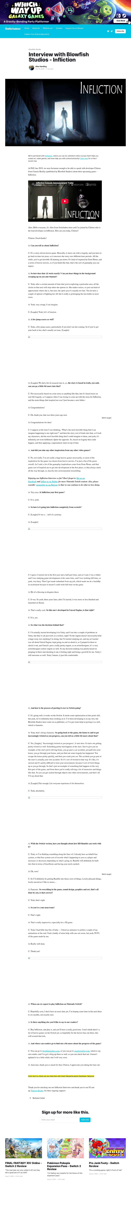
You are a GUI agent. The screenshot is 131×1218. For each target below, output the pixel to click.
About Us (36, 28)
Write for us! (48, 28)
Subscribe (120, 31)
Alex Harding (41, 66)
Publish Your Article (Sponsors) (36, 34)
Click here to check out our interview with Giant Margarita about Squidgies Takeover (61, 1076)
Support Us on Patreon (75, 28)
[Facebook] (108, 31)
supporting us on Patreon (47, 484)
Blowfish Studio (35, 49)
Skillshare (48, 156)
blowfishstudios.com (50, 1050)
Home (26, 28)
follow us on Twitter (49, 481)
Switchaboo (12, 29)
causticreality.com (82, 1050)
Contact (59, 28)
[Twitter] (112, 31)
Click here (84, 158)
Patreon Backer (37, 1090)
